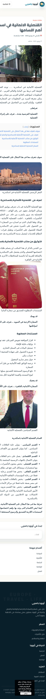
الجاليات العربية (39, 676)
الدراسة (39, 562)
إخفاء (26, 126)
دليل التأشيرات (40, 634)
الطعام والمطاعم (38, 638)
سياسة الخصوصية (23, 691)
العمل (40, 571)
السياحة (39, 553)
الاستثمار (42, 672)
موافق (26, 693)
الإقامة (39, 566)
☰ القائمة (6, 4)
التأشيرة (39, 558)
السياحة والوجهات (38, 630)
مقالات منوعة (37, 20)
